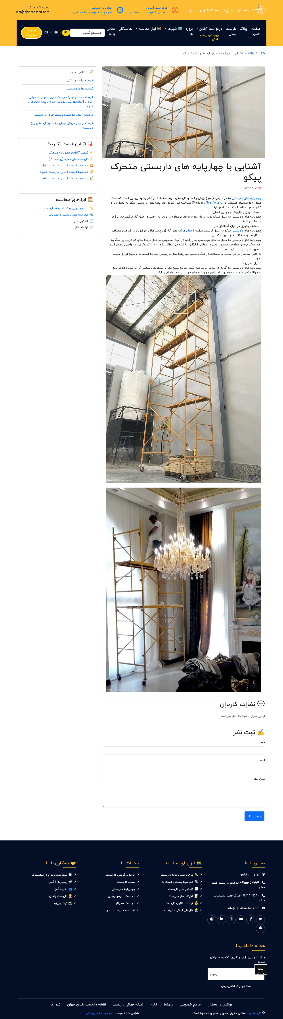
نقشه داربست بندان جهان (86, 1004)
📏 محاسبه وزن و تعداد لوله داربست (68, 208)
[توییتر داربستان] (260, 919)
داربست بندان (231, 31)
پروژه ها (189, 31)
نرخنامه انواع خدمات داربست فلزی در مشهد (64, 115)
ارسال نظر (254, 816)
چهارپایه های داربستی (246, 198)
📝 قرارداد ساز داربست (183, 896)
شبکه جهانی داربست (128, 1004)
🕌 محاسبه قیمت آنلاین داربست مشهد (66, 172)
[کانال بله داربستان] (260, 928)
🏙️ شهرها (174, 29)
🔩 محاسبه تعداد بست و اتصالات (71, 215)
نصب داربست (126, 882)
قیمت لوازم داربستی (79, 89)
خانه (262, 53)
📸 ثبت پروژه (63, 903)
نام (263, 742)
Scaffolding (214, 203)
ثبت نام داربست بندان (120, 910)
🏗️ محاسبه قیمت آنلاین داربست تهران (67, 165)
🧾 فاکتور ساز (83, 221)
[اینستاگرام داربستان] (231, 919)
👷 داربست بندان (60, 896)
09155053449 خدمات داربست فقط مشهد (238, 885)
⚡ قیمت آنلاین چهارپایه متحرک (71, 153)
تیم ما (55, 1004)
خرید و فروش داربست (120, 875)
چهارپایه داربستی (123, 889)
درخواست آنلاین (210, 29)
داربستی (237, 231)
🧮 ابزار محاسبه (149, 29)
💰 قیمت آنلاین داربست (181, 903)
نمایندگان (125, 29)
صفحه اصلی (255, 31)
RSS (153, 1004)
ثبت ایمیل (260, 971)
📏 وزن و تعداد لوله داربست (179, 875)
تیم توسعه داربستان (100, 1013)
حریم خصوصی (190, 1004)
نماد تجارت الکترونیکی (236, 986)
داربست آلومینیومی (121, 896)
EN (56, 32)
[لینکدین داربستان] (221, 919)
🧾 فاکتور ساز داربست (183, 889)
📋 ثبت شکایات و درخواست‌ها (52, 875)
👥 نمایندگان (63, 889)
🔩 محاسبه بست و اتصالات (179, 882)
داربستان (255, 1013)
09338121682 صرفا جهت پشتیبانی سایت (239, 898)
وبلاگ (244, 29)
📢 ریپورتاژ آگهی (60, 882)
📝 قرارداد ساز (84, 228)
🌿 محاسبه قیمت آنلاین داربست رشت (67, 178)
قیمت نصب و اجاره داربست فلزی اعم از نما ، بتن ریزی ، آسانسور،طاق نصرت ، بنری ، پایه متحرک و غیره (60, 102)
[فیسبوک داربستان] (250, 919)
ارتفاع (190, 231)
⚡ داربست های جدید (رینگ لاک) (71, 159)
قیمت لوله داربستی (80, 80)
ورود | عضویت (31, 32)
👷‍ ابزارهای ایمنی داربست (181, 910)
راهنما (168, 1004)
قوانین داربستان (220, 1004)
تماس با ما (111, 31)
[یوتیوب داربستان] (241, 919)
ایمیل (261, 760)
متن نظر (259, 779)
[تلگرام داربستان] (211, 919)
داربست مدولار (125, 903)
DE (46, 32)
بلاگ (251, 53)
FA (66, 32)
